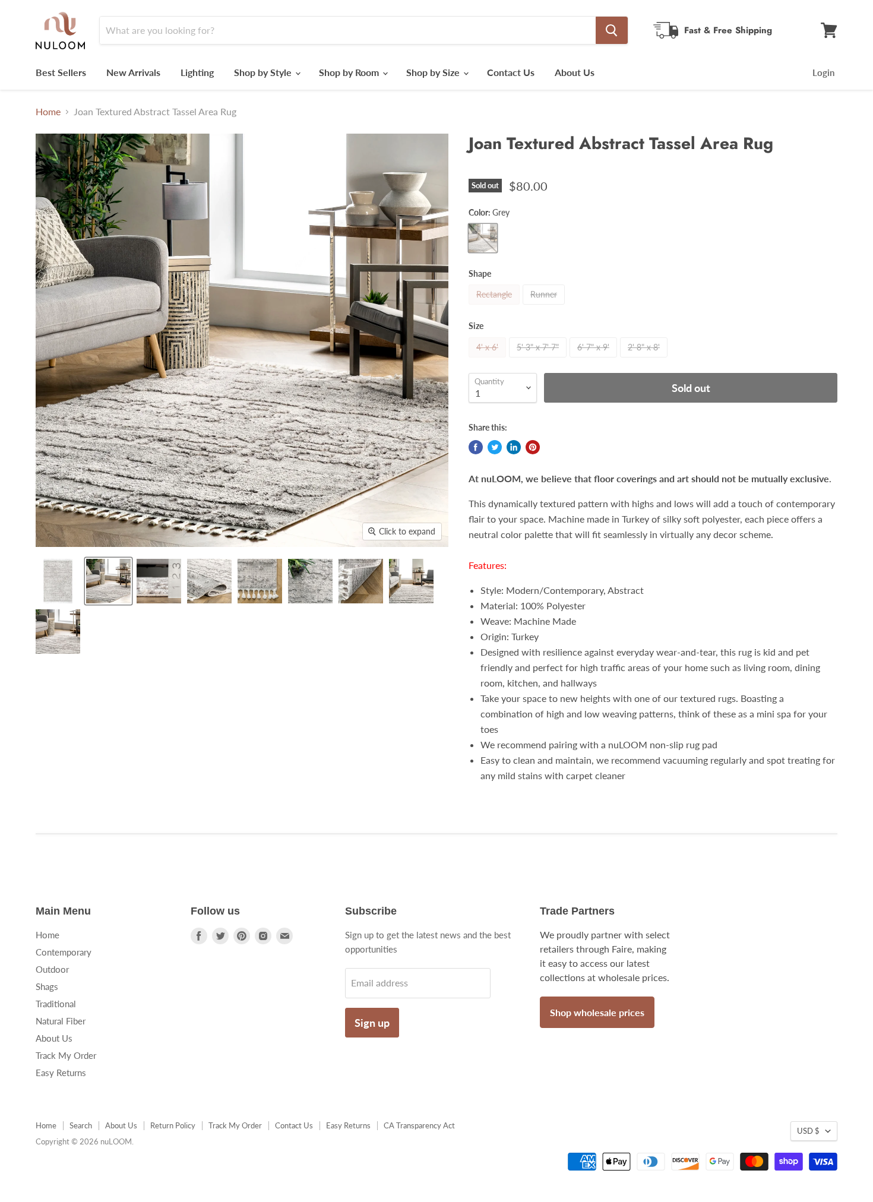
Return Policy (172, 1125)
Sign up (372, 1022)
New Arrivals (133, 72)
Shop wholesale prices (597, 1012)
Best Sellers (61, 72)
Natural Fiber (61, 1021)
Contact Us (510, 72)
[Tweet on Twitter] (495, 447)
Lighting (197, 72)
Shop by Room (350, 72)
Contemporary (63, 952)
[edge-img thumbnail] (259, 581)
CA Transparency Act (419, 1125)
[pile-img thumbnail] (158, 581)
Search (80, 1125)
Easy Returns (61, 1072)
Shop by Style (264, 72)
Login (823, 72)
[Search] (612, 30)
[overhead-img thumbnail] (57, 581)
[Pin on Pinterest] (533, 447)
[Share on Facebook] (476, 447)
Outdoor (52, 969)
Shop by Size (434, 72)
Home (48, 111)
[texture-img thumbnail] (310, 581)
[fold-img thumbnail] (209, 581)
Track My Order (66, 1055)
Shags (47, 986)
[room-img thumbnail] (108, 581)
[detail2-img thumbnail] (57, 631)
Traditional (56, 1003)
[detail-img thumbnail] (411, 581)
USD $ (808, 1130)
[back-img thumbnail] (360, 581)
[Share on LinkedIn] (514, 447)
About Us (574, 72)
